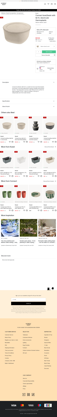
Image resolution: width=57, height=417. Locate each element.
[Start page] (3, 4)
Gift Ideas (46, 358)
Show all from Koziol (49, 146)
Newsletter (7, 342)
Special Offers (47, 342)
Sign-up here (51, 32)
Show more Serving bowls (8, 259)
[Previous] (2, 33)
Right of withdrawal (9, 363)
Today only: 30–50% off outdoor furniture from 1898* (28, 10)
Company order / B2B (10, 360)
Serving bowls (20, 13)
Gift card (25, 353)
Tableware (3, 13)
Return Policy (8, 337)
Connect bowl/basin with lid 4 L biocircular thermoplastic (12, 14)
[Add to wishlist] (10, 142)
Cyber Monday (47, 365)
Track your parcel (9, 350)
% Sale (46, 345)
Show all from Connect (48, 181)
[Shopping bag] (51, 4)
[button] (38, 24)
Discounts (46, 368)
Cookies (7, 358)
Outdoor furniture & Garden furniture (31, 350)
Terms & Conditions (9, 353)
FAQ (6, 345)
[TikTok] (33, 394)
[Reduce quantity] (36, 51)
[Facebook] (24, 394)
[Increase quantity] (40, 51)
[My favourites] (48, 4)
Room (45, 355)
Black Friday (47, 363)
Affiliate (24, 386)
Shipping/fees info (50, 68)
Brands (45, 337)
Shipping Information (9, 347)
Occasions (46, 353)
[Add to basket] (12, 142)
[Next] (31, 33)
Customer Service (9, 334)
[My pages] (45, 4)
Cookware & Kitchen (27, 337)
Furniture (25, 347)
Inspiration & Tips (48, 334)
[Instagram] (28, 394)
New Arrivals (47, 347)
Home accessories (27, 340)
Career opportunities (27, 383)
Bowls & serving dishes (11, 13)
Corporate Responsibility (28, 381)
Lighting (24, 342)
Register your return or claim (11, 340)
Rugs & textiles (26, 345)
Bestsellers (46, 350)
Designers (46, 340)
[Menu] (55, 4)
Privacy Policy (8, 355)
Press (24, 388)
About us (25, 378)
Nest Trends (47, 360)
